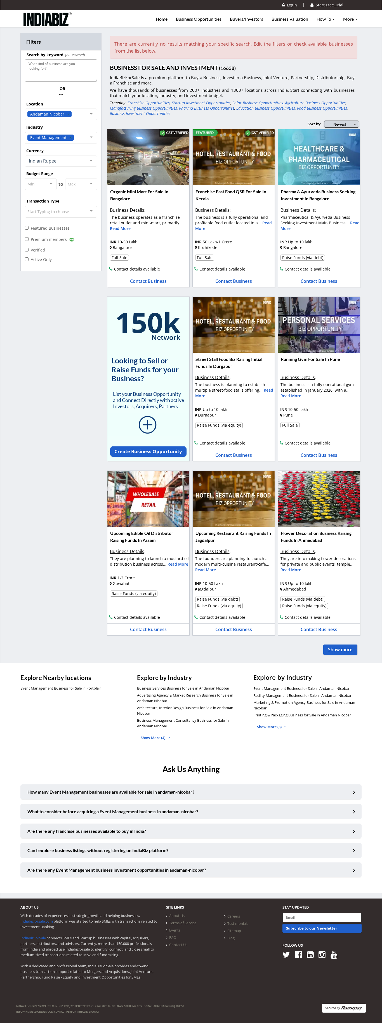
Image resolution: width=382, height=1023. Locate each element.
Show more (340, 649)
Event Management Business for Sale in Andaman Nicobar (301, 688)
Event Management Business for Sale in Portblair (60, 688)
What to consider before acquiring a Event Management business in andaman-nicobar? (112, 811)
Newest (339, 124)
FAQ (172, 937)
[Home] (47, 24)
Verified (37, 250)
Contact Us (178, 944)
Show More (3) (269, 726)
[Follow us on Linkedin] (312, 954)
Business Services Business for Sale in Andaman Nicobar (183, 688)
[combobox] (61, 114)
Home (162, 19)
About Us (177, 915)
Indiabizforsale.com (36, 921)
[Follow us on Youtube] (336, 954)
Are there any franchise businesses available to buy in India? (86, 831)
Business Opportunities (198, 19)
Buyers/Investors (246, 19)
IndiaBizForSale (33, 937)
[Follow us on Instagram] (324, 954)
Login (291, 5)
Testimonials (237, 923)
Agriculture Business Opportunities (315, 102)
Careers (233, 916)
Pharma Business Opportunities (206, 108)
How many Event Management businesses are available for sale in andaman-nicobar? (110, 791)
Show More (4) (153, 737)
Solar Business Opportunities (257, 102)
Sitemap (234, 930)
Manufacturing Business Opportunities (143, 108)
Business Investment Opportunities (140, 113)
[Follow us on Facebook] (300, 954)
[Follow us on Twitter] (288, 954)
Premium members (48, 239)
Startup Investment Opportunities (201, 102)
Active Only (40, 259)
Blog (231, 937)
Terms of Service (182, 922)
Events (174, 930)
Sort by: (314, 123)
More (349, 19)
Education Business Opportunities (265, 108)
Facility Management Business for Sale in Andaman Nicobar (302, 695)
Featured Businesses (49, 228)
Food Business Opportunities (322, 108)
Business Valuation (290, 19)
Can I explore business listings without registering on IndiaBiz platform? (97, 850)
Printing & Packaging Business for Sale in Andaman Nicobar (302, 715)
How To (324, 19)
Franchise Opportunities (149, 102)
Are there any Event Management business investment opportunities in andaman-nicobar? (116, 870)
